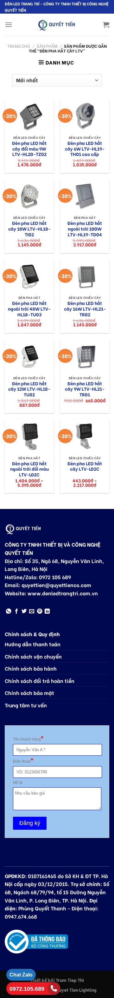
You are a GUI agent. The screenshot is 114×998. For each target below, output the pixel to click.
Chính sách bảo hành (31, 668)
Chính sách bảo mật (29, 692)
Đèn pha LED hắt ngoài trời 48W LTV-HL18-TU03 (29, 309)
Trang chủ (18, 46)
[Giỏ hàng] (106, 25)
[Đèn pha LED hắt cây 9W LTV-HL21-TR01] (84, 356)
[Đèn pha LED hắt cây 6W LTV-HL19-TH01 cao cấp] (84, 115)
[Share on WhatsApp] (8, 611)
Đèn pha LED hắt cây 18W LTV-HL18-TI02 (29, 228)
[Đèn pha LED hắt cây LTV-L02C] (84, 436)
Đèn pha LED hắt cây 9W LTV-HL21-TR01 (84, 389)
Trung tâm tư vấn (26, 705)
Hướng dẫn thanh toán (32, 644)
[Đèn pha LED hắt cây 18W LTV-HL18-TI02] (29, 195)
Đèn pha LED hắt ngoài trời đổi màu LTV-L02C (29, 469)
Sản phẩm (47, 46)
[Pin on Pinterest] (39, 611)
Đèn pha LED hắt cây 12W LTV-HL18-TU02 (29, 389)
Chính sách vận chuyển (33, 656)
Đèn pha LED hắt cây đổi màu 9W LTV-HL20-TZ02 (29, 148)
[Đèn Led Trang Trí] (57, 25)
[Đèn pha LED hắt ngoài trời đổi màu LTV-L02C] (29, 436)
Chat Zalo (21, 974)
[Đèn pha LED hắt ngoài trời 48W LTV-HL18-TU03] (29, 276)
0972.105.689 (27, 989)
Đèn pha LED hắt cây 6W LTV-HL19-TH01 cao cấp (84, 148)
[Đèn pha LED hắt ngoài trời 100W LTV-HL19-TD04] (84, 195)
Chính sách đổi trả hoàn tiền (39, 680)
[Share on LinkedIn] (47, 611)
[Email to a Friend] (31, 611)
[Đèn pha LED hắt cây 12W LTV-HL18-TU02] (29, 356)
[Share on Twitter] (24, 611)
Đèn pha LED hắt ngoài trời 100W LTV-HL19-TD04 (84, 228)
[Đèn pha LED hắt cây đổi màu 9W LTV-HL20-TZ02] (29, 115)
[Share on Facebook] (16, 611)
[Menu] (8, 24)
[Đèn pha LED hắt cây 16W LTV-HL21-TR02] (84, 276)
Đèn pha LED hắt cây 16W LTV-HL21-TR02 (85, 309)
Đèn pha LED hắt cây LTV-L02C (84, 466)
